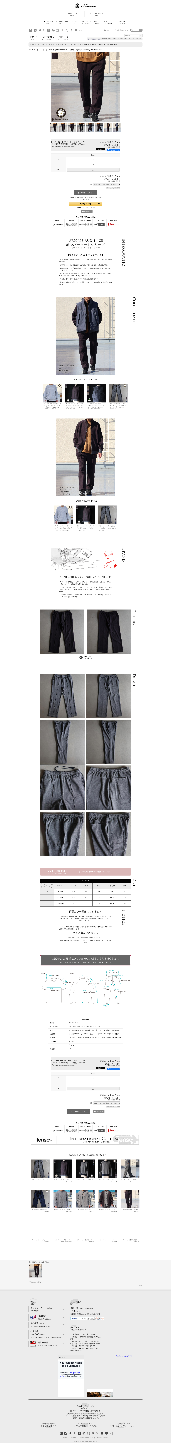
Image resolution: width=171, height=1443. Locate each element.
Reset (140, 1285)
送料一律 (85, 1311)
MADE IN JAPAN (106, 38)
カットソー (132, 38)
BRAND (63, 37)
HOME (33, 37)
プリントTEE (123, 38)
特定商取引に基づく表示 (86, 1437)
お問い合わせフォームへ (121, 1425)
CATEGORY (47, 37)
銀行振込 (41, 1324)
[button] (85, 205)
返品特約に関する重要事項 (113, 188)
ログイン (109, 30)
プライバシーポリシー (102, 1437)
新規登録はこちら (122, 30)
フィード (61, 1357)
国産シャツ (116, 38)
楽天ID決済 (48, 1343)
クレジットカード (41, 1309)
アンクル (138, 38)
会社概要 (65, 1437)
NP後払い (44, 1318)
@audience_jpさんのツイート (125, 1356)
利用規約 (73, 1437)
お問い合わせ (87, 211)
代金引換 (45, 1334)
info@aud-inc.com (85, 1425)
